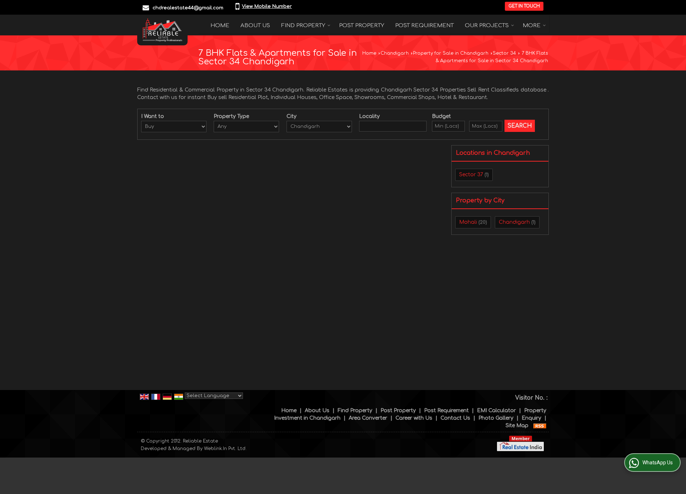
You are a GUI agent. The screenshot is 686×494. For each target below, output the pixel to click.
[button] (267, 6)
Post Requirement (424, 26)
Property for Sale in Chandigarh (450, 53)
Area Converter (368, 418)
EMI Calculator (496, 410)
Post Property (361, 26)
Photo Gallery (495, 418)
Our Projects (487, 26)
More (532, 26)
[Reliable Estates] (162, 30)
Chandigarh (395, 53)
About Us (255, 26)
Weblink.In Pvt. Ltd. (225, 448)
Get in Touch (524, 6)
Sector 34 (504, 53)
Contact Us (455, 418)
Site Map (517, 425)
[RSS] (539, 425)
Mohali (468, 222)
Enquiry (531, 418)
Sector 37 (471, 174)
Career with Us (414, 418)
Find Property (303, 26)
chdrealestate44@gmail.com (188, 7)
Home (219, 26)
